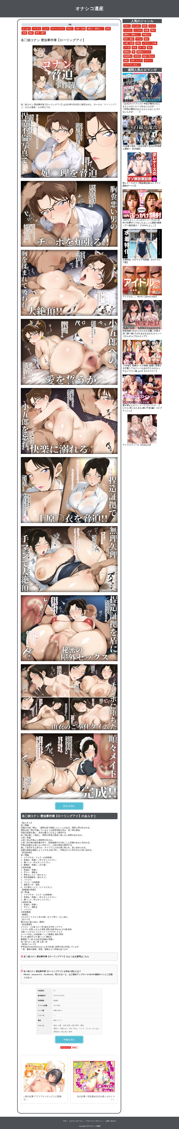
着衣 (126, 60)
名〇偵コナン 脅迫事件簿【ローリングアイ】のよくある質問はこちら (56, 956)
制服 (146, 30)
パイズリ (36, 29)
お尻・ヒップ (136, 60)
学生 (134, 48)
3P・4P (142, 48)
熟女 (31, 33)
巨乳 (108, 29)
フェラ (45, 29)
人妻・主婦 (80, 29)
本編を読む (69, 1039)
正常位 (137, 56)
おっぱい (26, 29)
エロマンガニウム (76, 1121)
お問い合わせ (111, 1121)
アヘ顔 (127, 48)
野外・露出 (40, 33)
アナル (139, 39)
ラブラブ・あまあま (132, 65)
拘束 (138, 43)
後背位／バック (143, 52)
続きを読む (69, 806)
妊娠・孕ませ (148, 56)
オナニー (148, 60)
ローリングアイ (57, 29)
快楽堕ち (128, 56)
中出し (70, 29)
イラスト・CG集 (149, 43)
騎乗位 (127, 52)
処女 (146, 39)
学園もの (146, 35)
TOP (64, 1121)
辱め (153, 30)
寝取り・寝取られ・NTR (98, 29)
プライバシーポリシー (94, 1121)
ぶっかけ (138, 30)
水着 (24, 33)
